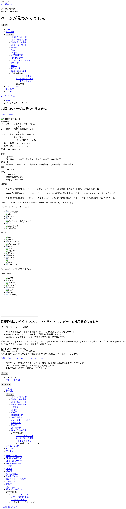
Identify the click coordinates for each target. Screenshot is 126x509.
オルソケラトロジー (24, 76)
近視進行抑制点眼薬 (24, 79)
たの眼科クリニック (10, 507)
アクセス (10, 91)
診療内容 (10, 34)
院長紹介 (10, 32)
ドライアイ (16, 63)
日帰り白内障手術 (19, 37)
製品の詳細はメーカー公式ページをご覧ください (22, 358)
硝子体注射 (16, 68)
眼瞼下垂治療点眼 (19, 71)
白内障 (14, 50)
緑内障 (14, 53)
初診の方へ (11, 89)
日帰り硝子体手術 (19, 45)
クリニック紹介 (13, 86)
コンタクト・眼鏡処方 (21, 60)
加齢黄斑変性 (17, 58)
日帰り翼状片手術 (19, 42)
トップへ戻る (7, 114)
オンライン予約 (8, 96)
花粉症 (14, 66)
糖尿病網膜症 (17, 55)
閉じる (4, 373)
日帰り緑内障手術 (19, 40)
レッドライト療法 (24, 81)
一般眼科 (15, 47)
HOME (9, 29)
